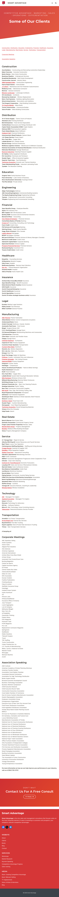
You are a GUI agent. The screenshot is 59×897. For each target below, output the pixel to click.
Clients (4, 840)
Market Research (7, 859)
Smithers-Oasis (7, 401)
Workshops (5, 856)
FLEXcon (5, 357)
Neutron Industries (8, 152)
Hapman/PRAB (6, 361)
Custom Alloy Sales (8, 347)
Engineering (28, 48)
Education (21, 48)
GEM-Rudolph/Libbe (8, 82)
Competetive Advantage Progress (12, 864)
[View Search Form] (55, 3)
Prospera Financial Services (11, 246)
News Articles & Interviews (10, 882)
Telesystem (5, 509)
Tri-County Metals (8, 105)
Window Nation (7, 488)
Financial (36, 48)
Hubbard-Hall (6, 133)
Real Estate (19, 50)
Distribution (14, 48)
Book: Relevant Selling (9, 877)
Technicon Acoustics (9, 162)
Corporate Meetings (8, 54)
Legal (3, 50)
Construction (6, 48)
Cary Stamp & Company (9, 219)
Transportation (41, 50)
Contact (4, 848)
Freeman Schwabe (8, 359)
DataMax (5, 450)
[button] (29, 797)
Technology (32, 50)
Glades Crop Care (7, 452)
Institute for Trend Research (11, 463)
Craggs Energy (7, 448)
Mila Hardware (6, 378)
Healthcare (42, 48)
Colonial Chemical (8, 340)
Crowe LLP (5, 223)
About (4, 838)
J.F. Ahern (5, 86)
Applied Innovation (8, 499)
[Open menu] (52, 3)
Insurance (50, 48)
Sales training (6, 866)
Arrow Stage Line (7, 520)
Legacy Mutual (7, 233)
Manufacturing (10, 50)
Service (26, 50)
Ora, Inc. (4, 267)
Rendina (4, 428)
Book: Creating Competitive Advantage (14, 874)
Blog (3, 846)
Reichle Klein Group (8, 426)
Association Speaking (8, 59)
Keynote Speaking (7, 861)
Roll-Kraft (5, 390)
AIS (3, 497)
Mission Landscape (8, 93)
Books (4, 843)
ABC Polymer (6, 318)
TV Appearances (7, 879)
